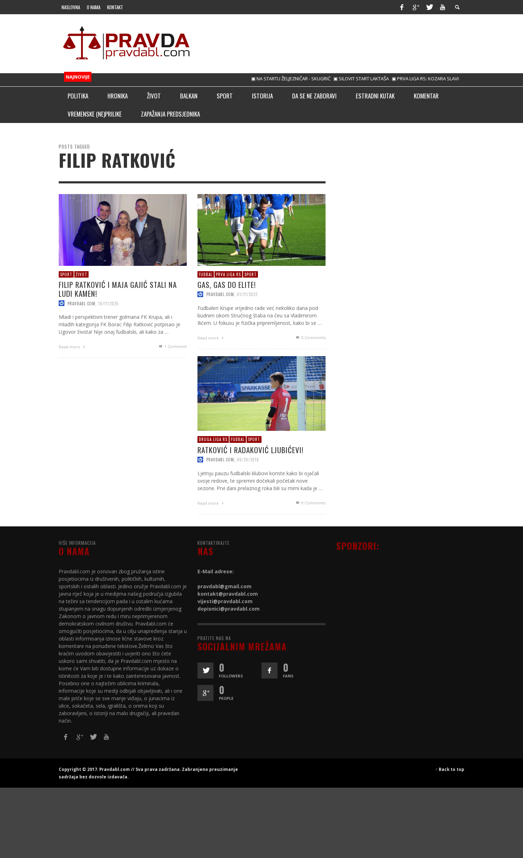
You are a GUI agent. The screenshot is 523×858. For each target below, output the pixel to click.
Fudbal (205, 274)
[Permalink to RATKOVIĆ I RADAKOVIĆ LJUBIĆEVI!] (261, 393)
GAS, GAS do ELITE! (226, 284)
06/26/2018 (248, 459)
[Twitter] (429, 7)
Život (81, 274)
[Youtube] (442, 7)
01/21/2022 (247, 294)
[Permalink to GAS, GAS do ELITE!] (261, 229)
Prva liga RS (228, 274)
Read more (70, 346)
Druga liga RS (213, 439)
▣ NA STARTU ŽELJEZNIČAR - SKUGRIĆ (276, 78)
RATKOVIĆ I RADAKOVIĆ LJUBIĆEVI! (250, 449)
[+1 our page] (205, 693)
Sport (66, 274)
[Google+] (415, 7)
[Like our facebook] (270, 671)
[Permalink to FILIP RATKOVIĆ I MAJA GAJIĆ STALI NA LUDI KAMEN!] (123, 229)
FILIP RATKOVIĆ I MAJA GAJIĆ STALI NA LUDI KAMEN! (118, 289)
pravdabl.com (81, 303)
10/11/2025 (108, 303)
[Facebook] (401, 7)
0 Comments (313, 337)
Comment (175, 346)
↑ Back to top (449, 769)
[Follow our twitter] (205, 671)
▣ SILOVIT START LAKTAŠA (347, 78)
